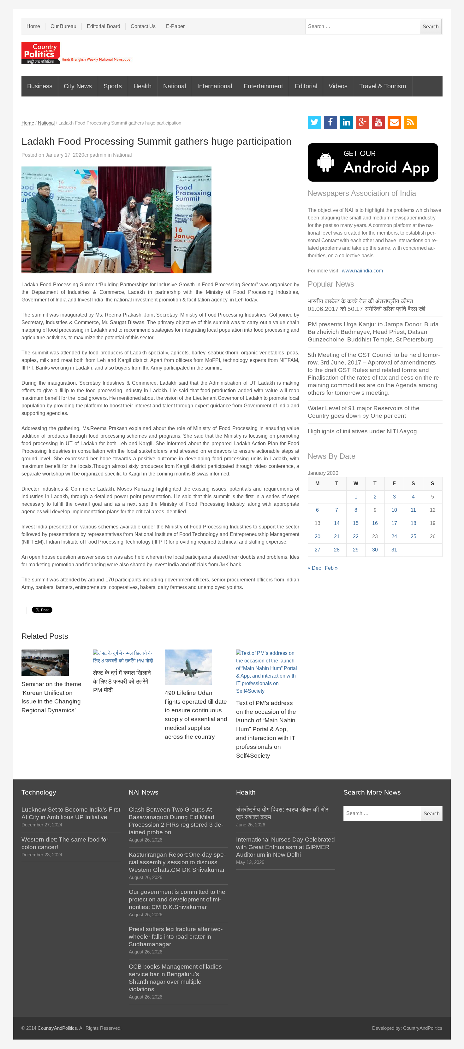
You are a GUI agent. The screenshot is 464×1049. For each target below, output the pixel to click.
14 (337, 523)
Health (143, 86)
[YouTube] (378, 122)
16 (375, 523)
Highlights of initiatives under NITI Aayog (362, 431)
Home (33, 26)
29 (356, 549)
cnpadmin (95, 155)
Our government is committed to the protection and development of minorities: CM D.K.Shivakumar (177, 899)
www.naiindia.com (362, 270)
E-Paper (175, 26)
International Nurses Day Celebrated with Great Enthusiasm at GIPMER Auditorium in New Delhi (285, 847)
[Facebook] (330, 122)
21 (337, 536)
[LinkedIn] (346, 122)
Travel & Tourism (382, 86)
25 (413, 536)
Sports (113, 86)
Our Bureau (63, 26)
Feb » (331, 568)
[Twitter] (314, 122)
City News (78, 86)
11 (413, 510)
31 (394, 549)
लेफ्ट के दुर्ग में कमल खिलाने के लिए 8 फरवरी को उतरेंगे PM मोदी (122, 681)
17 (394, 523)
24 (394, 536)
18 (413, 523)
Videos (338, 86)
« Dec (314, 568)
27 (317, 549)
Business (39, 86)
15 (356, 523)
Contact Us (143, 26)
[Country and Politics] (77, 53)
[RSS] (410, 122)
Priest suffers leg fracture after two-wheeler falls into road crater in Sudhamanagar (176, 936)
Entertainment (263, 86)
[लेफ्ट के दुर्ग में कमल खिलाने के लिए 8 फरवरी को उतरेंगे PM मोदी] (124, 657)
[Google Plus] (362, 122)
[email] (394, 122)
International (214, 86)
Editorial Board (103, 26)
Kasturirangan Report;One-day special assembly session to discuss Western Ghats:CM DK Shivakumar (177, 862)
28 (337, 549)
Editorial (306, 86)
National (174, 86)
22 (356, 536)
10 (394, 510)
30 (375, 549)
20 (317, 536)
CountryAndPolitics (57, 1028)
